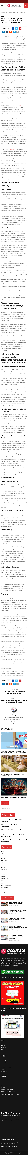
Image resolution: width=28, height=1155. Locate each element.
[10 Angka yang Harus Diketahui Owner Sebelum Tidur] (4, 920)
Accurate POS (4, 1071)
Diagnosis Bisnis (4, 865)
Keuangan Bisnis (4, 874)
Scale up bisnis (4, 887)
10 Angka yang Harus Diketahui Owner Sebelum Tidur (17, 919)
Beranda (3, 1045)
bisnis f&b (3, 858)
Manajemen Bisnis (5, 878)
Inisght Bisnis (4, 869)
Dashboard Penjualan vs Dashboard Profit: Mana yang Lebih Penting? (18, 928)
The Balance (17, 105)
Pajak (2, 883)
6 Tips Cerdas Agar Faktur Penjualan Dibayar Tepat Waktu (14, 692)
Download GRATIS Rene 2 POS (8, 1091)
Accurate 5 (3, 1060)
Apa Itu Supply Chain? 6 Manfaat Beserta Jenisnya (13, 797)
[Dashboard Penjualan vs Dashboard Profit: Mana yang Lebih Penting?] (4, 928)
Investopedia (12, 149)
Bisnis (2, 16)
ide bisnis (3, 867)
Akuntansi (3, 851)
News (2, 1049)
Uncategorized (4, 892)
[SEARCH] (25, 808)
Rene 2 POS (3, 1069)
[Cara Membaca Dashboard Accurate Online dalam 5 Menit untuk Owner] (4, 937)
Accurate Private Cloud (6, 1067)
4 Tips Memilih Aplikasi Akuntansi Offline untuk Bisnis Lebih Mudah (14, 701)
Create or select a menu (14, 1)
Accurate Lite (4, 1065)
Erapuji (3, 24)
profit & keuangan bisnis (6, 885)
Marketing (3, 880)
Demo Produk (4, 1083)
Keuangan (3, 872)
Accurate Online (4, 1063)
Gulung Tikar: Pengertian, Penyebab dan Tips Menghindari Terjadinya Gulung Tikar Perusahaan (13, 752)
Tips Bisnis (3, 889)
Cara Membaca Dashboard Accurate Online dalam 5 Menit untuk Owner (17, 937)
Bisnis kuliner (4, 860)
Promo (2, 1081)
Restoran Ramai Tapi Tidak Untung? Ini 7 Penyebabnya (16, 903)
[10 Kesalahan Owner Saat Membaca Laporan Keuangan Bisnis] (4, 912)
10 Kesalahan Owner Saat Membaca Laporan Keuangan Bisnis (18, 911)
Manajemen (3, 876)
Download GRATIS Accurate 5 (7, 1089)
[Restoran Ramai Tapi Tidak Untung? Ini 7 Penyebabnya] (4, 904)
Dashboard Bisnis (5, 863)
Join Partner (3, 1085)
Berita (2, 854)
